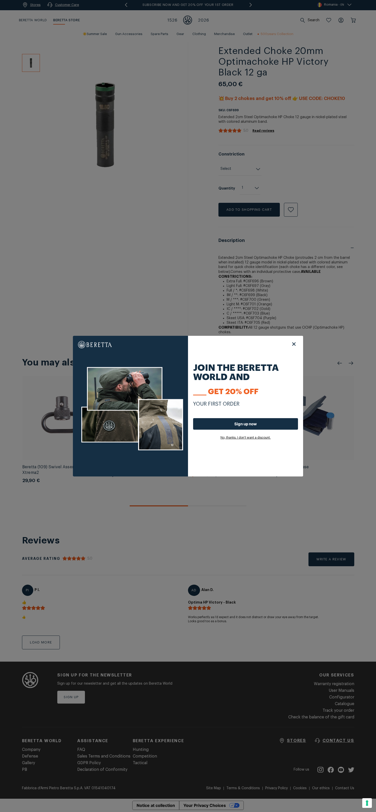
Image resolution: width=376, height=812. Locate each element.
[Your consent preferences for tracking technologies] (367, 803)
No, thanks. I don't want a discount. (245, 437)
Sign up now (245, 423)
